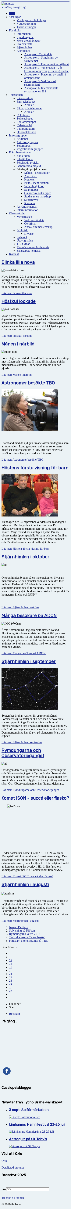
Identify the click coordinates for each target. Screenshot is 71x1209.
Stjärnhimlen (24, 47)
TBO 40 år (23, 243)
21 (10, 973)
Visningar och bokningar (31, 20)
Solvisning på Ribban (22, 930)
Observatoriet (17, 213)
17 (10, 960)
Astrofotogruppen (27, 142)
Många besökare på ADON (29, 615)
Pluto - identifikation (36, 182)
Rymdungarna (25, 37)
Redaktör (14, 1013)
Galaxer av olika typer (37, 193)
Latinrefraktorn (26, 128)
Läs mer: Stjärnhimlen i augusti (20, 920)
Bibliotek (22, 230)
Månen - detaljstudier (36, 172)
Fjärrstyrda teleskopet (29, 108)
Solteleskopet (25, 118)
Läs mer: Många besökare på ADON (24, 653)
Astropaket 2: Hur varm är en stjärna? (46, 64)
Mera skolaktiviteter (28, 40)
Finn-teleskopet (26, 101)
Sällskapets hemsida (29, 250)
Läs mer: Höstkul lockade (17, 335)
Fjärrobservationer (20, 152)
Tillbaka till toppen (13, 1197)
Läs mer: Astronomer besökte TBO (23, 459)
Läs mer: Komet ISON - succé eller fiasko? (27, 876)
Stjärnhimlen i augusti (25, 884)
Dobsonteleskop (26, 132)
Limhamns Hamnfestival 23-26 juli (37, 1124)
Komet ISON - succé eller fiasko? (35, 798)
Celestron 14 (24, 125)
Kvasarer (29, 203)
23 (10, 980)
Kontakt (14, 254)
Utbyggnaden (25, 240)
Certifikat (29, 223)
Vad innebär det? (34, 220)
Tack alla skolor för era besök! (27, 937)
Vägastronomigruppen (30, 149)
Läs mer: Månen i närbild (17, 374)
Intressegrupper (18, 135)
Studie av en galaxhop (37, 196)
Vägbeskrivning (26, 23)
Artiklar (29, 105)
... (10, 970)
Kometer (29, 179)
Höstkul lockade (19, 301)
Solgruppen (23, 145)
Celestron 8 (23, 115)
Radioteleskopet (26, 121)
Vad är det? (23, 155)
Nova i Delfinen (18, 927)
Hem (12, 13)
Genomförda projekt (29, 166)
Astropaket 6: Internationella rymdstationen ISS (41, 89)
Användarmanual (27, 206)
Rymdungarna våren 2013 (24, 934)
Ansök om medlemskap (38, 227)
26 (10, 990)
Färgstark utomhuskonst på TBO (28, 940)
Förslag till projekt (27, 162)
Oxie (4, 1160)
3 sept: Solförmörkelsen (29, 1110)
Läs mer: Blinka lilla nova (17, 293)
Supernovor (31, 199)
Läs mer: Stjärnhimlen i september (22, 742)
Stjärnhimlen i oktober (25, 556)
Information (24, 33)
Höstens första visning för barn (35, 467)
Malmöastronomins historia (33, 247)
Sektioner (22, 138)
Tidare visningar (26, 27)
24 (10, 984)
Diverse (29, 233)
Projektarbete (24, 44)
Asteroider (30, 176)
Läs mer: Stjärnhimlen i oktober (20, 607)
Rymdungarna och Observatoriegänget (23, 753)
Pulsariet (22, 237)
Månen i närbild (18, 344)
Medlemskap (24, 216)
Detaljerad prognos (13, 1167)
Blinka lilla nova (18, 262)
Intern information (27, 210)
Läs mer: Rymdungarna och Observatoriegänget (30, 790)
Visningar (15, 16)
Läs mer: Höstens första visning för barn (25, 548)
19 (10, 967)
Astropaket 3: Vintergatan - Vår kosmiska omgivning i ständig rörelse (46, 69)
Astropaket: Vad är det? (38, 54)
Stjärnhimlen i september (29, 661)
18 (10, 963)
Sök (4, 1189)
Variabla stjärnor (34, 186)
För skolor (15, 30)
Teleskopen (16, 94)
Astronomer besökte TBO (28, 382)
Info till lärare (25, 159)
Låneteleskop (25, 98)
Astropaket (23, 50)
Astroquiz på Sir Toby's (28, 1139)
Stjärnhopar (31, 189)
